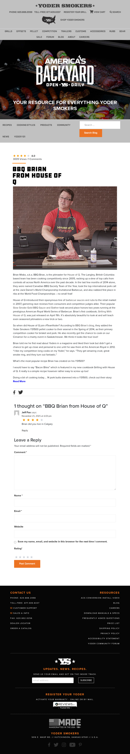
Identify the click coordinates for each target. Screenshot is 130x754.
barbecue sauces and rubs (80, 300)
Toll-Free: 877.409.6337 (24, 603)
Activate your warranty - (65, 699)
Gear (122, 31)
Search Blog (90, 133)
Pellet (34, 31)
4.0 (33, 156)
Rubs (112, 31)
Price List (113, 623)
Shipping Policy (109, 628)
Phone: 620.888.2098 (20, 12)
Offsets (21, 31)
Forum (50, 37)
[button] (93, 36)
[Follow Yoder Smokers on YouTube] (72, 744)
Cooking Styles (26, 125)
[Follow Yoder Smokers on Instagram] (64, 744)
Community (63, 125)
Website (18, 526)
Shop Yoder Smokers (72, 20)
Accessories (97, 31)
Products (46, 125)
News (6, 136)
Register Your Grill (75, 12)
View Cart (99, 12)
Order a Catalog (21, 628)
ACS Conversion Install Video (100, 598)
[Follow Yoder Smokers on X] (56, 744)
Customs (80, 31)
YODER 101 (19, 136)
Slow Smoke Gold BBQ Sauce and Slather (36, 307)
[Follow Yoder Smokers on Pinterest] (80, 744)
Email (18, 511)
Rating (18, 548)
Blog (61, 37)
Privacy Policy (110, 633)
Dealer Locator (20, 623)
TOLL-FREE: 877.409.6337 (47, 12)
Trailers (66, 31)
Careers (84, 37)
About (71, 37)
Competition (49, 31)
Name (18, 495)
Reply (25, 430)
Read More (19, 381)
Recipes (7, 125)
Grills (8, 31)
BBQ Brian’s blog (84, 325)
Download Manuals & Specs (102, 613)
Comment (20, 452)
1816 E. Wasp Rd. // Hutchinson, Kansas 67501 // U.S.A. (65, 737)
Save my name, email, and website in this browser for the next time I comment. (62, 541)
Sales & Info (21, 613)
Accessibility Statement (104, 638)
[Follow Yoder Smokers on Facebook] (49, 744)
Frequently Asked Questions (101, 618)
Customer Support (25, 608)
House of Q (73, 274)
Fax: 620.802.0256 (21, 618)
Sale (39, 37)
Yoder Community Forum (104, 643)
